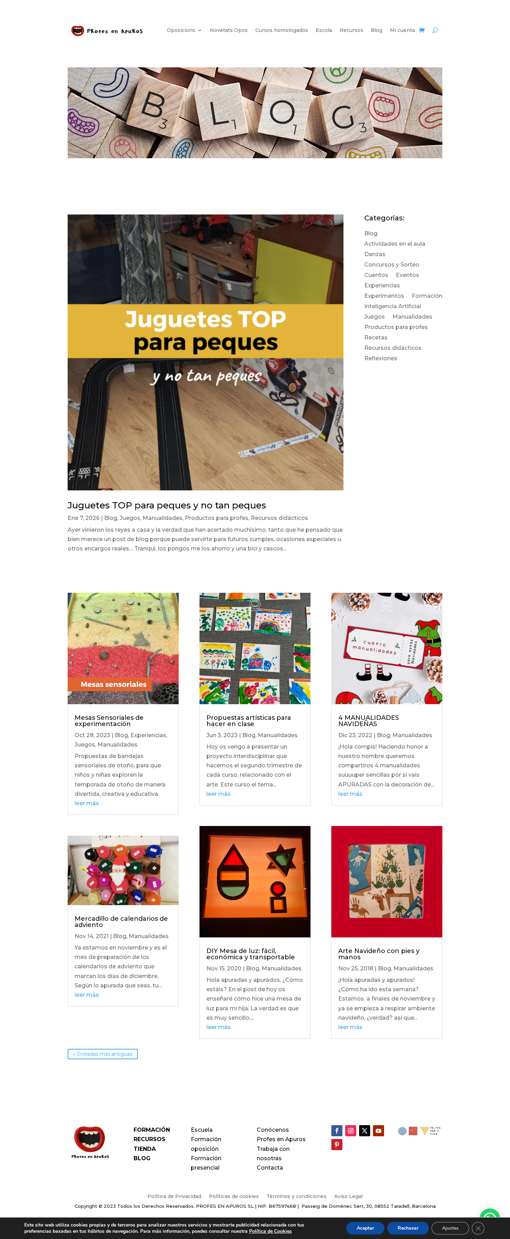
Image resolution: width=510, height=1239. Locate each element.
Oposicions (181, 30)
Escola (324, 30)
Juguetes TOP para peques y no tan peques (167, 505)
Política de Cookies (270, 1231)
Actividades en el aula (394, 244)
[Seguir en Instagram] (350, 1130)
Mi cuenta (402, 30)
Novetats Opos (229, 30)
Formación (427, 296)
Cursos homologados (281, 30)
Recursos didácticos (279, 518)
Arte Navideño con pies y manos (378, 954)
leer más (87, 803)
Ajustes (450, 1228)
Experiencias (382, 286)
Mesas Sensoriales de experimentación (109, 721)
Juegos (130, 518)
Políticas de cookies (234, 1196)
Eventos (407, 275)
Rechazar (408, 1228)
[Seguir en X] (364, 1130)
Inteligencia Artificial (392, 307)
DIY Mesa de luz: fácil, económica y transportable (250, 954)
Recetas (376, 338)
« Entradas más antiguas (102, 1054)
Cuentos (376, 275)
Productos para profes (216, 518)
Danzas (374, 255)
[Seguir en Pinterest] (336, 1144)
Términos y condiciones (296, 1196)
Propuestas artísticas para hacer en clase (248, 721)
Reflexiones (380, 359)
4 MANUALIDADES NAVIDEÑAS (368, 721)
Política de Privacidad (174, 1196)
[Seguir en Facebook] (336, 1130)
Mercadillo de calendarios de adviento (121, 922)
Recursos (351, 30)
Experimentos (384, 296)
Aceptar (365, 1228)
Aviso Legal (348, 1196)
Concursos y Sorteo (391, 265)
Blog (376, 30)
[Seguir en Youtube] (378, 1130)
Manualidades (162, 518)
